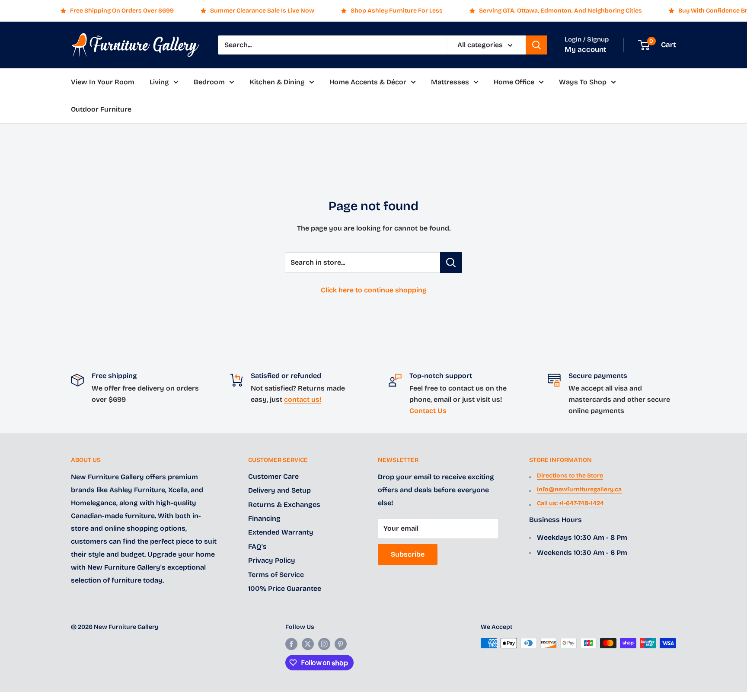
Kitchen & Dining (277, 82)
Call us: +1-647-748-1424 (570, 503)
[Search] (536, 44)
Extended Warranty (280, 532)
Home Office (514, 82)
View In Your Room (102, 82)
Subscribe (408, 554)
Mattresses (450, 82)
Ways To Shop (583, 82)
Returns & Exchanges (284, 504)
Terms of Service (276, 574)
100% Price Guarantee (284, 588)
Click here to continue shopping (374, 290)
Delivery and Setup (279, 490)
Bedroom (209, 82)
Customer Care (273, 476)
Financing (264, 518)
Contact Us (428, 411)
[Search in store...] (451, 262)
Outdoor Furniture (101, 110)
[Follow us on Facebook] (291, 644)
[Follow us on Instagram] (324, 644)
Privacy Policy (271, 560)
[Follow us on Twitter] (308, 644)
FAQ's (257, 546)
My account (586, 49)
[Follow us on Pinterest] (341, 644)
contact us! (302, 399)
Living (159, 82)
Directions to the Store (570, 475)
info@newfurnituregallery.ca (579, 489)
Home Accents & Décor (367, 82)
